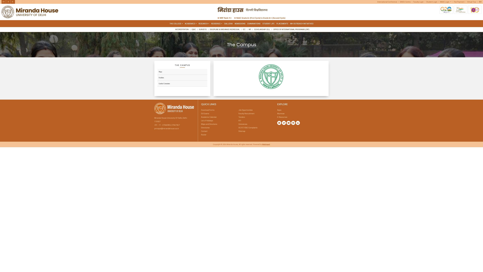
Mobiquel (266, 144)
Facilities (161, 78)
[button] (446, 2)
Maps (160, 72)
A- (13, 2)
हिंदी (480, 2)
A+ (4, 2)
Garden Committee (164, 83)
